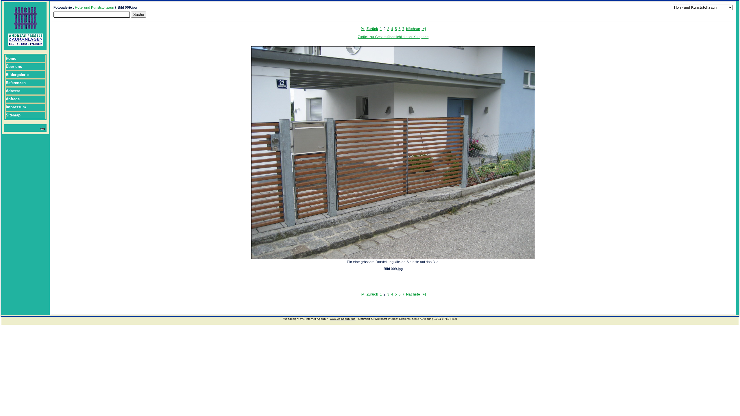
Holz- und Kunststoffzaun (94, 7)
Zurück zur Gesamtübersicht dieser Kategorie (393, 37)
